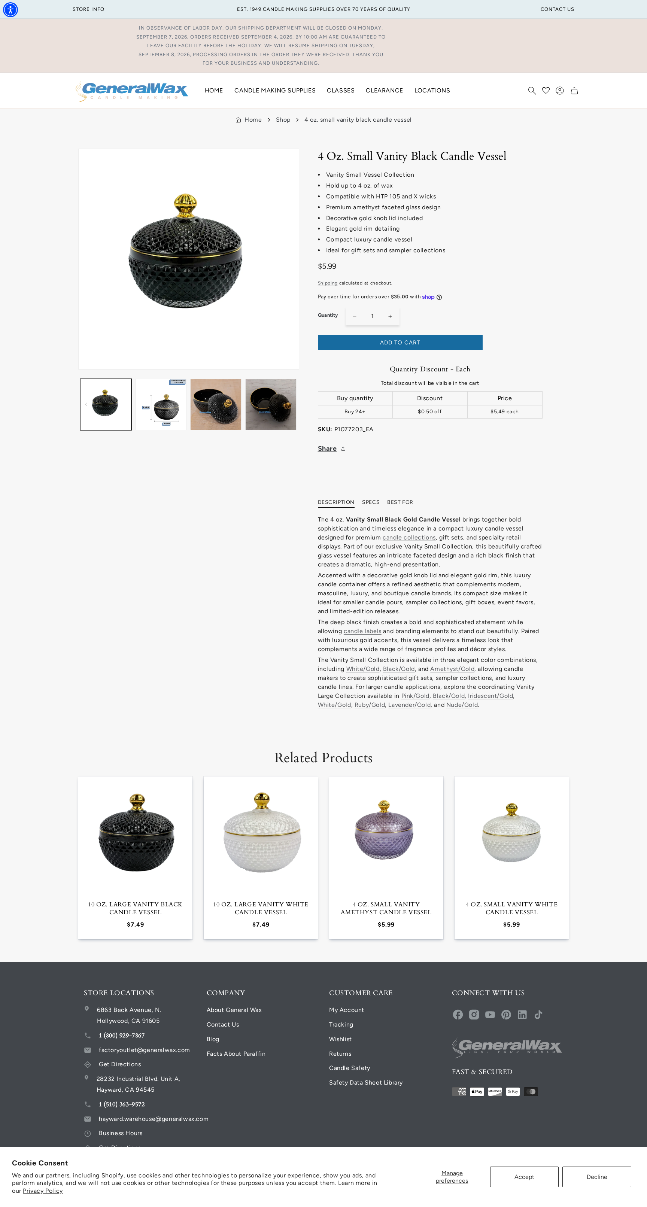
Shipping (328, 283)
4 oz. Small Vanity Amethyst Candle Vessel (386, 908)
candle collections (409, 537)
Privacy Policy (43, 1190)
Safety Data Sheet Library (366, 1082)
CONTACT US (557, 9)
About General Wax (234, 1009)
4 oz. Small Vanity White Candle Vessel (512, 908)
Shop (283, 119)
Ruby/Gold (370, 704)
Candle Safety (349, 1067)
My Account (346, 1009)
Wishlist (340, 1039)
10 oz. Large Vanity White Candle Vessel (261, 908)
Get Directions (120, 1064)
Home (253, 119)
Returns (340, 1053)
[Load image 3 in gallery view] (216, 404)
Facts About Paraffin (236, 1053)
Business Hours (120, 1133)
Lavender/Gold (409, 704)
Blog (213, 1039)
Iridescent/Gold (490, 695)
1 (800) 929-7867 (122, 1035)
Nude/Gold (462, 704)
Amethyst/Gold (452, 668)
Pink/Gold (415, 695)
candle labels (363, 631)
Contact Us (223, 1024)
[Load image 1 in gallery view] (105, 404)
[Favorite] (546, 90)
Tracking (341, 1024)
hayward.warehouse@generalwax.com (154, 1118)
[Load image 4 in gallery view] (271, 404)
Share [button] (327, 448)
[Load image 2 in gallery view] (160, 404)
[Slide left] (86, 404)
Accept (524, 1176)
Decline (597, 1176)
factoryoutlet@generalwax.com (144, 1050)
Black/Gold (399, 668)
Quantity (328, 315)
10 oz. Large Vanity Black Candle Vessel (135, 908)
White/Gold (363, 668)
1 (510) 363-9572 (122, 1104)
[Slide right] (291, 404)
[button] (532, 90)
